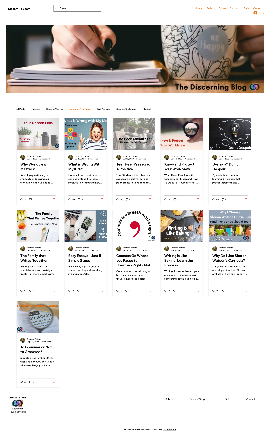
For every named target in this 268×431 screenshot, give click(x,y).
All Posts (20, 109)
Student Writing (54, 109)
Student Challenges (126, 109)
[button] (229, 8)
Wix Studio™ (169, 429)
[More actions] (55, 157)
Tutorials (35, 109)
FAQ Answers (103, 109)
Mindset (147, 109)
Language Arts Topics (80, 109)
